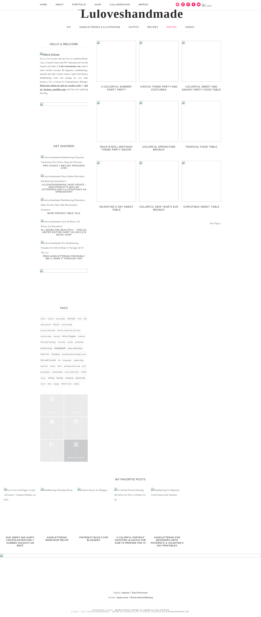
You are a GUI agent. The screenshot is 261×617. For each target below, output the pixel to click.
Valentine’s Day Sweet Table (116, 208)
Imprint (126, 592)
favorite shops (46, 336)
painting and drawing (72, 366)
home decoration (75, 348)
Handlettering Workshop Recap (57, 539)
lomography (67, 360)
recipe (83, 372)
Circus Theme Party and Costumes (158, 88)
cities (80, 319)
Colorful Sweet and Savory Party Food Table (201, 88)
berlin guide (60, 319)
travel (43, 384)
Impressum (122, 597)
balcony (51, 319)
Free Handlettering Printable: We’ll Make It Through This (64, 257)
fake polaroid (46, 324)
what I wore (66, 384)
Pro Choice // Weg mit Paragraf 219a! (64, 166)
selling (51, 378)
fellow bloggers (69, 336)
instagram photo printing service (74, 354)
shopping (69, 378)
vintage (56, 384)
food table (62, 342)
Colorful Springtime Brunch (158, 148)
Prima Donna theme (127, 610)
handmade (60, 348)
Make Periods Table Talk (63, 213)
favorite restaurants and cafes (69, 330)
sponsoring (80, 378)
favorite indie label (48, 330)
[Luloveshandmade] (130, 12)
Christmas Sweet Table (201, 206)
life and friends (48, 360)
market (52, 366)
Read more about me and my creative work (60, 85)
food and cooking (48, 342)
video (49, 384)
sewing (59, 378)
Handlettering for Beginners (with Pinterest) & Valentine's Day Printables (167, 541)
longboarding (78, 360)
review (43, 378)
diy (85, 319)
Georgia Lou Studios (156, 610)
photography (45, 372)
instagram (55, 354)
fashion (56, 324)
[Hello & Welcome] (50, 54)
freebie (70, 342)
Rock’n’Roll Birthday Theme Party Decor (116, 148)
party (84, 366)
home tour (45, 354)
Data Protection (140, 592)
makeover (44, 366)
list (59, 360)
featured (57, 336)
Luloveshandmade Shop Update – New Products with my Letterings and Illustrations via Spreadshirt (64, 188)
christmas (71, 319)
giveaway (79, 342)
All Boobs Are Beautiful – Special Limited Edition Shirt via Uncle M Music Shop (64, 232)
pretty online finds (72, 372)
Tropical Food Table (201, 146)
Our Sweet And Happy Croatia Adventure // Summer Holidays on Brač (20, 541)
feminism (81, 336)
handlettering (46, 348)
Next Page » (215, 223)
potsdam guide (57, 372)
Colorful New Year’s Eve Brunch (158, 208)
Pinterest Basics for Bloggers (93, 539)
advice (43, 319)
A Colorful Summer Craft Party (116, 88)
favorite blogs (67, 324)
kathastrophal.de (177, 612)
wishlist (76, 384)
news (60, 366)
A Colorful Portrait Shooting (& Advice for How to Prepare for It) (130, 540)
